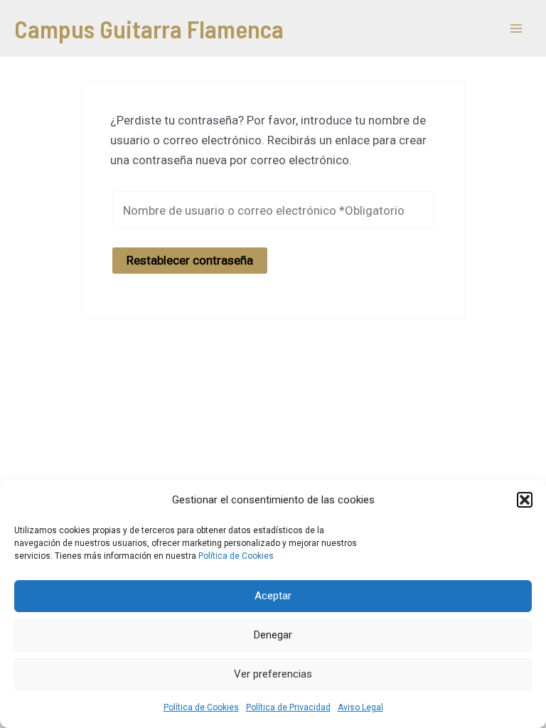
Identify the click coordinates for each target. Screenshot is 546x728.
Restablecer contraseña (190, 260)
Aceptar (273, 595)
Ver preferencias (273, 674)
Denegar (273, 634)
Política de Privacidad (288, 707)
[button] (525, 500)
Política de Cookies (236, 556)
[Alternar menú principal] (516, 28)
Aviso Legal (360, 707)
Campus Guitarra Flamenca (149, 28)
